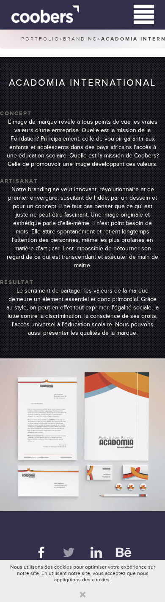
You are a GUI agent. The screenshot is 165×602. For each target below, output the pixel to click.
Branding (80, 39)
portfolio (40, 39)
